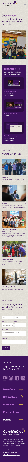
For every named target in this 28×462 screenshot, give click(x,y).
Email (4, 321)
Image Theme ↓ (10, 115)
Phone (16, 321)
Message (4, 338)
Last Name (18, 314)
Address (5, 329)
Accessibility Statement (10, 452)
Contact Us (6, 450)
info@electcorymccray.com (11, 455)
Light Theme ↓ (10, 95)
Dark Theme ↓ (10, 93)
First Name (6, 314)
